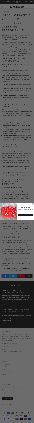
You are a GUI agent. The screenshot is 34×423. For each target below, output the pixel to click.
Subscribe (25, 214)
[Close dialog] (33, 204)
